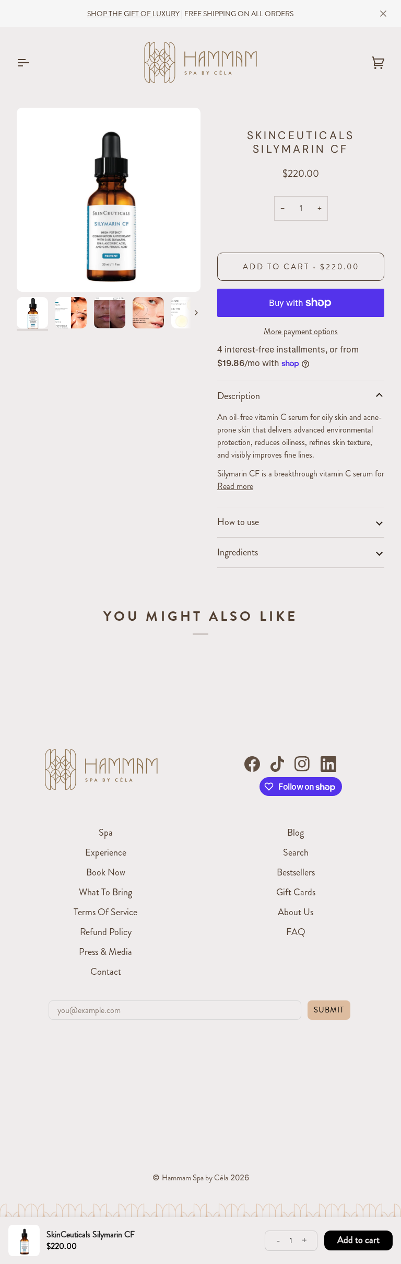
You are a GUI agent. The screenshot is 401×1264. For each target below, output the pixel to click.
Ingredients (237, 552)
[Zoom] (108, 200)
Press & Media (105, 952)
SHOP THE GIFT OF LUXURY (133, 13)
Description (238, 396)
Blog (295, 832)
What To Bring (105, 892)
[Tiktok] (277, 764)
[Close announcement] (383, 13)
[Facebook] (252, 764)
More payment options (301, 331)
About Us (295, 912)
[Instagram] (302, 764)
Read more (235, 486)
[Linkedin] (328, 764)
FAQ (295, 932)
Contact (105, 971)
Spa (106, 832)
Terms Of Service (105, 912)
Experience (105, 852)
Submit (329, 1010)
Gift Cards (295, 892)
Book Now (105, 872)
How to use (238, 522)
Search (296, 852)
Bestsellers (296, 872)
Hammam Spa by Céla (195, 1177)
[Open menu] (32, 62)
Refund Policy (106, 932)
